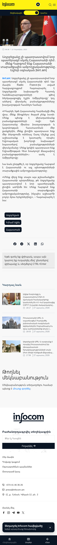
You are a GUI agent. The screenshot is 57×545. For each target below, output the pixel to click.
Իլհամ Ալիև (13, 222)
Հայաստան (13, 229)
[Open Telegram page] (13, 512)
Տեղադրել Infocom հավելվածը (24, 527)
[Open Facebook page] (3, 512)
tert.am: (7, 78)
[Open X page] (23, 512)
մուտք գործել (21, 388)
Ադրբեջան (12, 215)
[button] (14, 243)
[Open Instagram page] (8, 512)
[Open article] (11, 299)
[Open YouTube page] (18, 512)
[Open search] (50, 4)
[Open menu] (54, 4)
